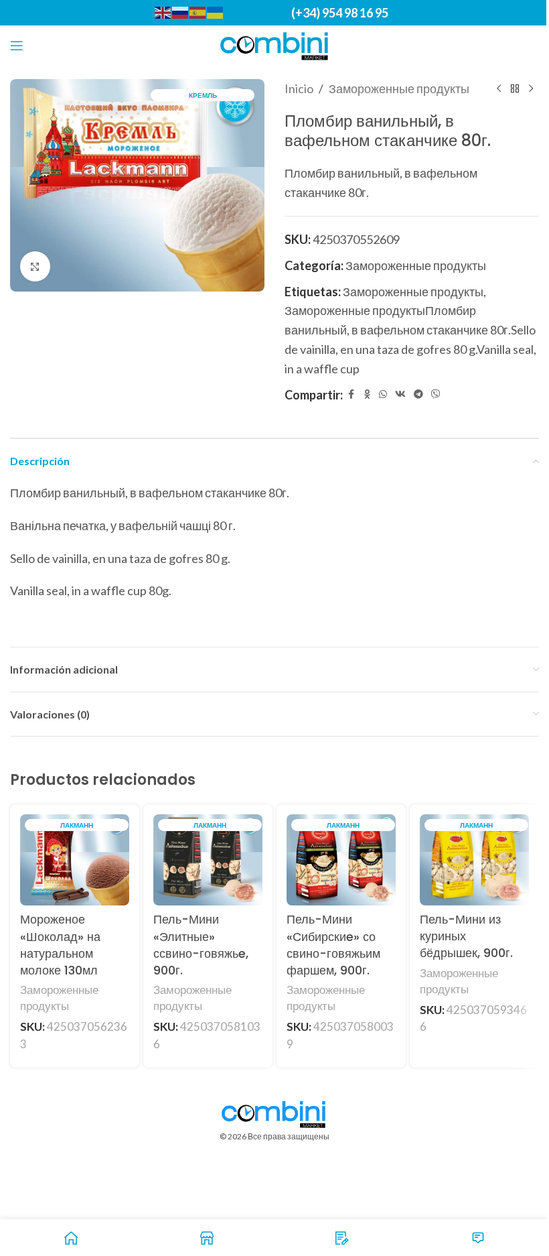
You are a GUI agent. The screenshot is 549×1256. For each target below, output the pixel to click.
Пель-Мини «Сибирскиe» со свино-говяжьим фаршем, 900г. (333, 945)
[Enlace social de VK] (400, 394)
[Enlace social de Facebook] (351, 394)
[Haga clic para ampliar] (35, 266)
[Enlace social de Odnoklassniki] (367, 394)
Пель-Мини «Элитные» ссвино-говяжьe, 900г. (200, 945)
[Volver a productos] (515, 88)
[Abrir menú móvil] (16, 45)
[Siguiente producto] (531, 88)
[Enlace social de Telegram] (418, 394)
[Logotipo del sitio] (275, 44)
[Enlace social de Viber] (436, 394)
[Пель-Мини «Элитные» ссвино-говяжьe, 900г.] (207, 859)
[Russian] (180, 12)
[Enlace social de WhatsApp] (383, 394)
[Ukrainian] (215, 12)
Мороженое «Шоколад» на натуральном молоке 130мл (60, 945)
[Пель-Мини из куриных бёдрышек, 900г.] (474, 859)
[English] (163, 12)
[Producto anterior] (499, 88)
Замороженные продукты (399, 88)
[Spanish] (198, 12)
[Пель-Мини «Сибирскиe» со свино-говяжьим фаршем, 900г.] (341, 859)
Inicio (299, 88)
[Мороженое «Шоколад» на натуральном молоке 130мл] (74, 859)
